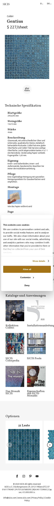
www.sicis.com (24, 498)
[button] (50, 445)
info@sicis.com (9, 498)
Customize (25, 277)
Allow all (27, 269)
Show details (39, 261)
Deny (27, 285)
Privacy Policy (37, 498)
